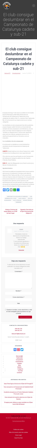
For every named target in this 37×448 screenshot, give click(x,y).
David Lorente (22, 198)
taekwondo (18, 202)
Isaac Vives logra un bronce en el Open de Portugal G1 (18, 383)
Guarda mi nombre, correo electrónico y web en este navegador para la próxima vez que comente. (19, 311)
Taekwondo (19, 358)
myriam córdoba (27, 200)
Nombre (18, 291)
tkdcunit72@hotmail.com (18, 333)
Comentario (18, 271)
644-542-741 (18, 330)
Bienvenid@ (19, 356)
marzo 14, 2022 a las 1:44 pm (21, 231)
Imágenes (20, 369)
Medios (19, 367)
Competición (19, 359)
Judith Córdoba (17, 200)
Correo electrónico (18, 297)
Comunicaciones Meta (18, 421)
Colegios (19, 363)
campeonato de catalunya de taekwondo (17, 196)
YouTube (20, 370)
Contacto (19, 372)
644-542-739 (18, 328)
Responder (21, 250)
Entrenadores (19, 361)
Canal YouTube (18, 438)
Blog (19, 365)
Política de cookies (18, 429)
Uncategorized (16, 73)
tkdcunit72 (7, 73)
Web (18, 303)
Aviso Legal (18, 435)
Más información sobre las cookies (18, 432)
